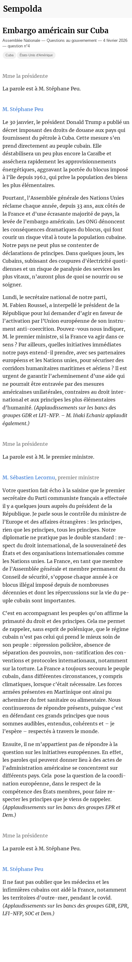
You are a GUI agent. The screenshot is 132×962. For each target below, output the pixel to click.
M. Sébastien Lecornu (28, 477)
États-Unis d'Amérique (36, 55)
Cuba (10, 55)
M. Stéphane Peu (22, 109)
